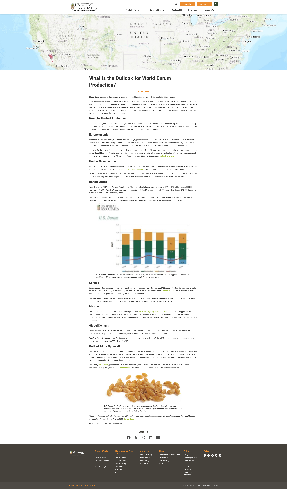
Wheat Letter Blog (146, 455)
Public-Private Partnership (189, 473)
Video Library (144, 461)
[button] (216, 4)
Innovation (187, 464)
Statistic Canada (168, 291)
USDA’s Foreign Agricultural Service (153, 312)
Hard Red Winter (120, 458)
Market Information (134, 10)
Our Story (162, 464)
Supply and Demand (102, 461)
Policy (176, 4)
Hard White (119, 467)
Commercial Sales (101, 458)
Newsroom (192, 10)
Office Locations (164, 458)
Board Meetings (145, 464)
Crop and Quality (157, 10)
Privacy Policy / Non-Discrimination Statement (83, 485)
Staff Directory (164, 461)
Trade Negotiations (190, 458)
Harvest (97, 464)
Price (96, 455)
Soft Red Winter (120, 461)
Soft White (118, 470)
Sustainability (177, 10)
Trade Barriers (189, 461)
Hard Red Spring (120, 464)
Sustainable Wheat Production (169, 455)
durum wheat (125, 368)
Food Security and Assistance (190, 468)
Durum (117, 473)
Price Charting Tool (101, 467)
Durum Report (129, 419)
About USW (210, 10)
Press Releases (145, 458)
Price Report (103, 365)
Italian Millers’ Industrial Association (131, 169)
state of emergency (167, 156)
